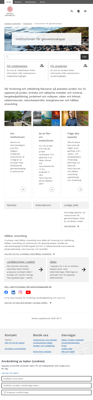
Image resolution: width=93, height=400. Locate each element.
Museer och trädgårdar (44, 346)
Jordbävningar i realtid (21, 261)
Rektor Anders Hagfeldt (72, 340)
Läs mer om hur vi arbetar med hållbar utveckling (27, 254)
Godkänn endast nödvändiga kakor (21, 385)
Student (18, 2)
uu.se (8, 2)
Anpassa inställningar (18, 392)
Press (63, 346)
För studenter (58, 66)
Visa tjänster (70, 226)
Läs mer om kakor (10, 373)
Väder (53, 261)
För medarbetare (17, 66)
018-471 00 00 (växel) (15, 343)
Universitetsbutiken (70, 343)
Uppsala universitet (12, 24)
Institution (27, 24)
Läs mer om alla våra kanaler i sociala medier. (26, 303)
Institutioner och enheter (45, 340)
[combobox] (41, 57)
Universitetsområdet (42, 343)
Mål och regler (68, 351)
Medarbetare (30, 2)
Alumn (42, 2)
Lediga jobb (66, 348)
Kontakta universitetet (15, 348)
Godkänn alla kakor (13, 379)
